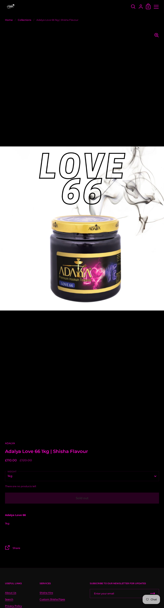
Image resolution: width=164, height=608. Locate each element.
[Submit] (152, 593)
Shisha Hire (46, 592)
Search (9, 599)
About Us (10, 592)
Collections (24, 19)
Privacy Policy (13, 605)
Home (9, 19)
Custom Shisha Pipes (52, 599)
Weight (11, 471)
